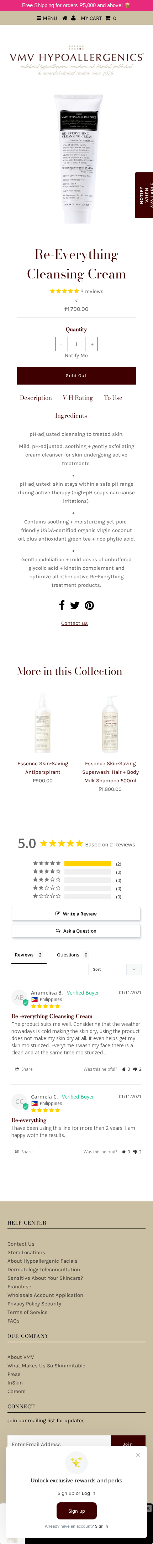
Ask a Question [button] (79, 931)
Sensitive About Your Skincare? (45, 1278)
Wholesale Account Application (45, 1295)
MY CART (98, 18)
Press (14, 1374)
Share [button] (26, 1069)
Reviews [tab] (24, 954)
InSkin (15, 1382)
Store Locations (26, 1252)
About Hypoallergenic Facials (42, 1261)
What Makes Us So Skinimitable (46, 1365)
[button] (126, 1069)
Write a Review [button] (80, 914)
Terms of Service (27, 1312)
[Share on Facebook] (62, 607)
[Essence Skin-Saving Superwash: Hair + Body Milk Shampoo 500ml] (110, 723)
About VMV (20, 1357)
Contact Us (21, 1244)
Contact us (74, 623)
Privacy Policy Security (34, 1303)
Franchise (19, 1286)
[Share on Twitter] (75, 607)
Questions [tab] (68, 954)
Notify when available (146, 195)
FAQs (13, 1321)
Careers (16, 1391)
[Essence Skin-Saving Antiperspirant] (43, 723)
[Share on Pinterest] (89, 607)
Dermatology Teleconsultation (43, 1269)
